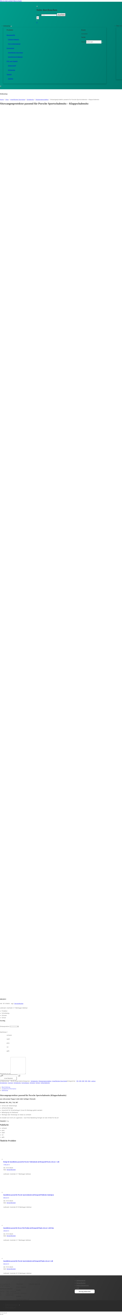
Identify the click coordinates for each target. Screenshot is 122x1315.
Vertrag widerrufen (85, 1291)
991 (86, 1081)
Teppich (9, 74)
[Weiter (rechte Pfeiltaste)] (2, 1314)
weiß (8, 1039)
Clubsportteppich (13, 39)
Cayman (10, 1083)
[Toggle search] (37, 6)
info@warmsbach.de (22, 1299)
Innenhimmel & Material (15, 57)
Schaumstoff (12, 65)
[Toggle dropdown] (11, 26)
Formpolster (10, 48)
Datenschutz (11, 1304)
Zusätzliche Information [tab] (9, 1089)
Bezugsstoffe (11, 35)
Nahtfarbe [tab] (5, 1090)
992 (89, 1081)
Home (2, 99)
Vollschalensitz (45, 1083)
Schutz (38, 1083)
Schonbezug (25, 1083)
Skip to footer (17, 1)
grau (8, 1043)
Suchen (61, 14)
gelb (8, 1051)
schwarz (9, 1035)
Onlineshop (7, 26)
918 (80, 1081)
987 (83, 1081)
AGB (77, 1288)
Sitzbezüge (11, 70)
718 (77, 1081)
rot (7, 1047)
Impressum (10, 1307)
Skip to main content (6, 1)
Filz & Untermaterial (14, 44)
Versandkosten (18, 1003)
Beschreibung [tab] (6, 1087)
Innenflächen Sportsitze (15, 52)
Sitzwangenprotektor (42, 99)
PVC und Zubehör (12, 61)
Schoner (32, 1083)
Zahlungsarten (80, 1280)
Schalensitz (30, 99)
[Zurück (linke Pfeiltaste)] (0, 1314)
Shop (7, 99)
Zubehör (10, 79)
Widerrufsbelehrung (82, 1285)
